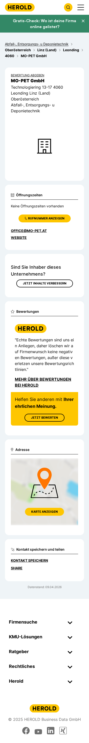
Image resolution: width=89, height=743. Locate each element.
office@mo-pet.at (29, 231)
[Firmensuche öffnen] (68, 7)
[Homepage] (20, 7)
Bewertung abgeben (27, 75)
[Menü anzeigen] (80, 7)
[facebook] (26, 730)
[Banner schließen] (83, 21)
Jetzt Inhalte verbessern (45, 283)
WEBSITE (19, 237)
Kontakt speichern (29, 560)
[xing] (63, 730)
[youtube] (38, 730)
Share (16, 568)
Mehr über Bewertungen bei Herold (43, 382)
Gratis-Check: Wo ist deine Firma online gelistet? (44, 23)
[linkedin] (50, 730)
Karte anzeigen (44, 511)
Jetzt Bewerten (44, 417)
